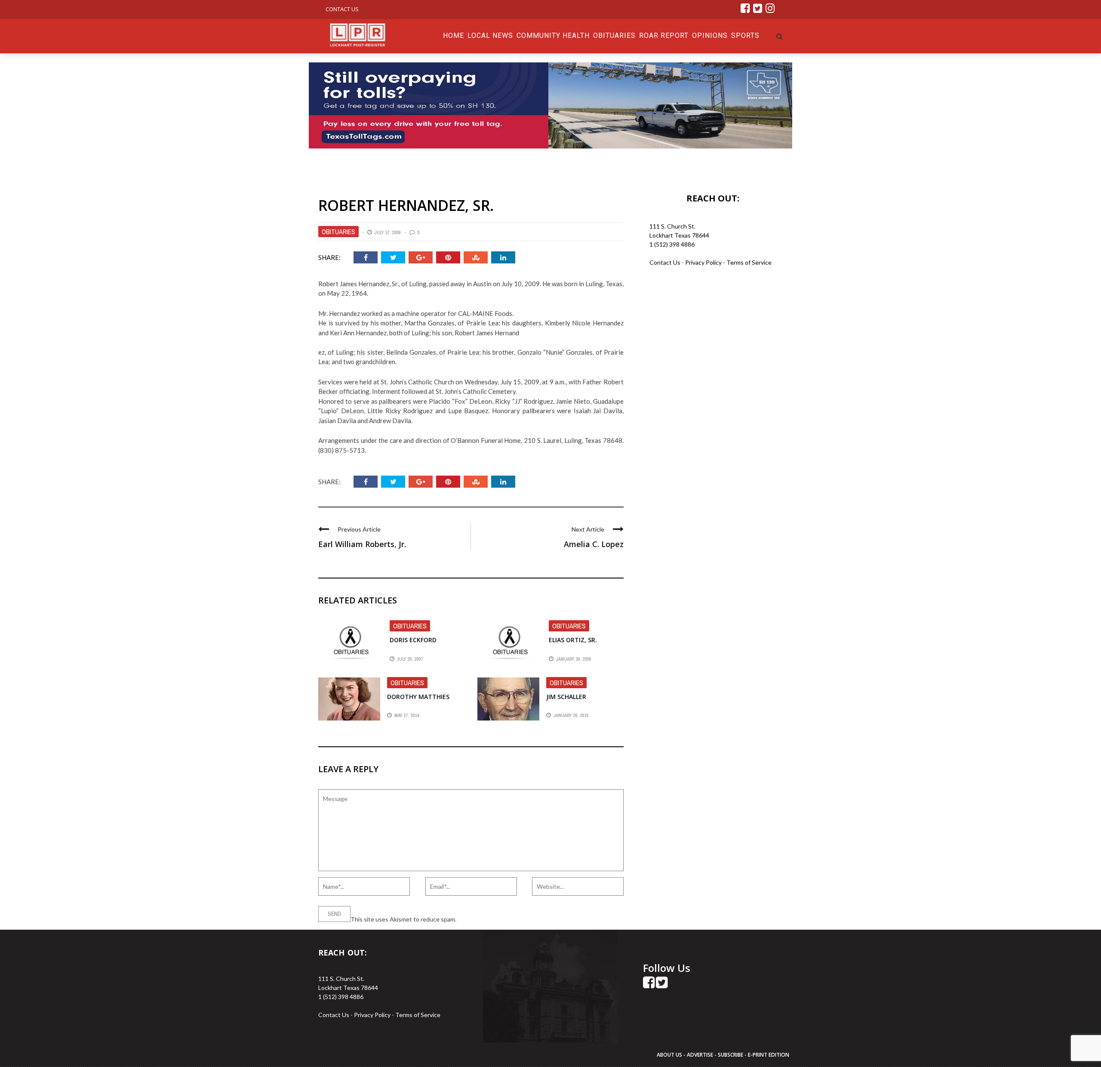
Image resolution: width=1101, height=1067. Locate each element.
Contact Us (342, 9)
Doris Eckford (413, 640)
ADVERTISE (700, 1054)
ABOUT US (670, 1054)
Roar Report (664, 35)
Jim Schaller (566, 697)
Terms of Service (749, 262)
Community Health (553, 35)
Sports (745, 35)
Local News (490, 35)
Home (453, 35)
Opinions (710, 35)
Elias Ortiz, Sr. (573, 640)
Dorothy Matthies (418, 697)
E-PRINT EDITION (768, 1054)
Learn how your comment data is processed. (516, 919)
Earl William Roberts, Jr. (362, 544)
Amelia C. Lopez (594, 544)
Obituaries (614, 35)
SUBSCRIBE (731, 1054)
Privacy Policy (704, 262)
